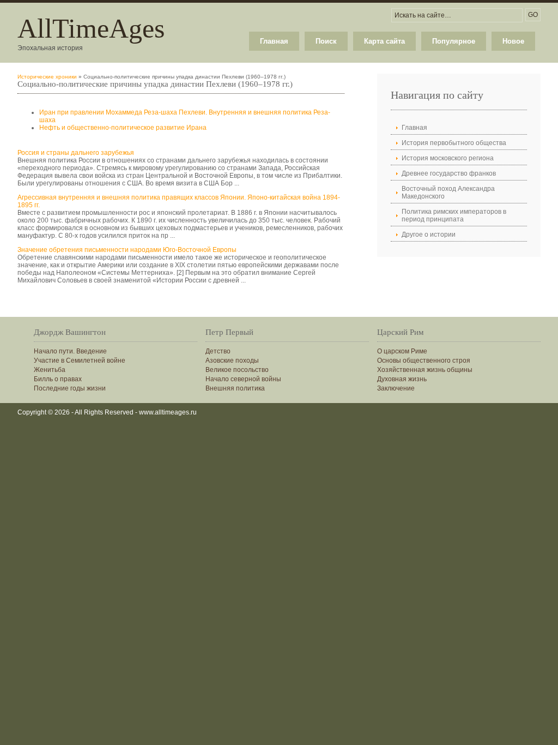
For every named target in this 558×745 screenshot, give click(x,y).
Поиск (326, 41)
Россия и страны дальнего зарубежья (75, 153)
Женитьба (49, 370)
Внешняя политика (235, 388)
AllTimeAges (91, 28)
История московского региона (448, 158)
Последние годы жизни (70, 388)
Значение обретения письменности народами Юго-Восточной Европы (126, 250)
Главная (274, 41)
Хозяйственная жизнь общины (424, 370)
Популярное (453, 41)
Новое (513, 41)
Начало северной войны (243, 379)
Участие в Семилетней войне (79, 360)
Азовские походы (232, 360)
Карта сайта (384, 41)
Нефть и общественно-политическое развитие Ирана (123, 127)
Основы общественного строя (423, 360)
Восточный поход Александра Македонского (448, 192)
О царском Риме (402, 351)
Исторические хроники (47, 77)
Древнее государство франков (449, 173)
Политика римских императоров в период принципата (454, 215)
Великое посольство (237, 370)
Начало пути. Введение (70, 351)
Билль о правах (58, 379)
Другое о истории (429, 234)
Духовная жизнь (402, 379)
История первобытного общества (454, 143)
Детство (218, 351)
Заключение (396, 388)
